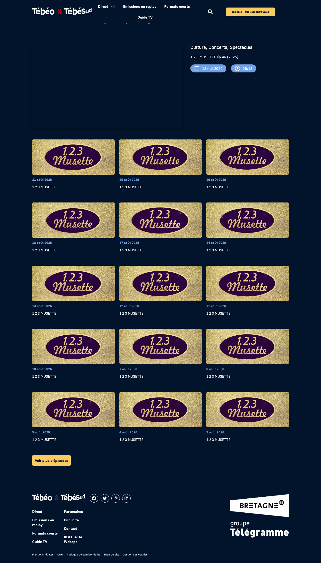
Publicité (71, 520)
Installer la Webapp (73, 539)
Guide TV (145, 17)
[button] (210, 12)
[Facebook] (94, 498)
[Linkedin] (126, 498)
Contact (70, 528)
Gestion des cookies (135, 554)
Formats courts (177, 6)
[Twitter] (105, 498)
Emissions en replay (139, 6)
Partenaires (73, 511)
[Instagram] (115, 498)
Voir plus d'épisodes (51, 460)
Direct (103, 6)
